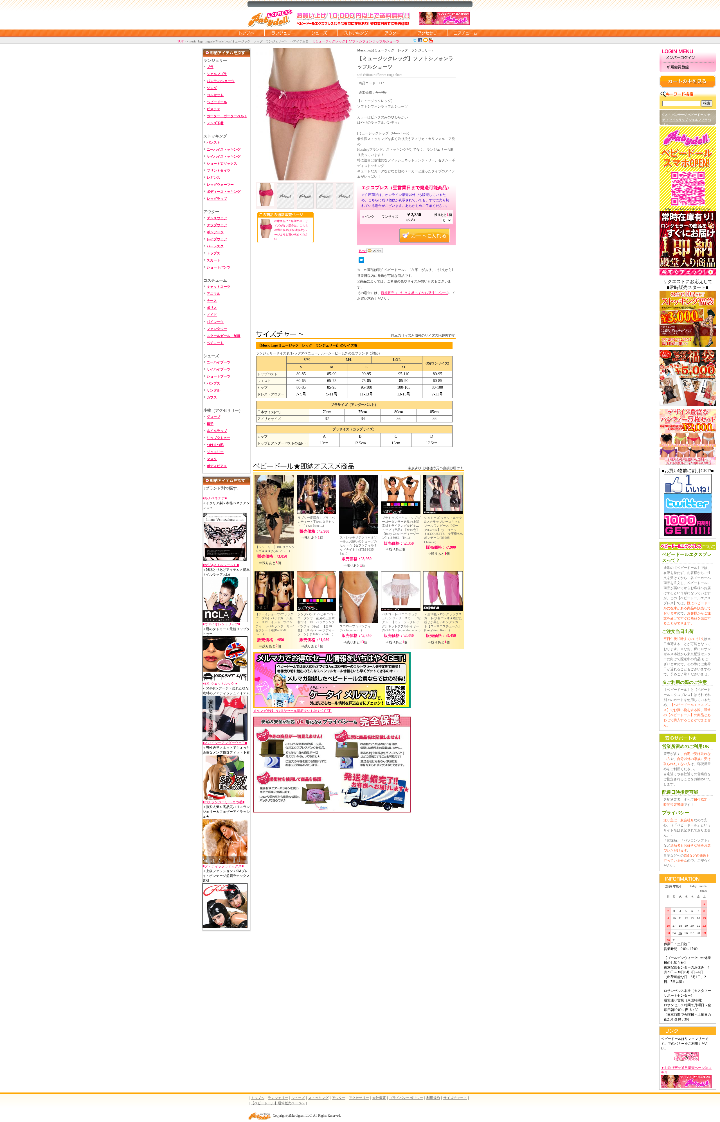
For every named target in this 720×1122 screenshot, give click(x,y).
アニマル (213, 294)
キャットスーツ (218, 287)
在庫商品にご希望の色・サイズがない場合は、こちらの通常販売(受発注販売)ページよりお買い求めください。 (291, 230)
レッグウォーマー (220, 185)
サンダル (213, 390)
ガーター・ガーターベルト (227, 116)
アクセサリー (429, 33)
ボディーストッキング (223, 192)
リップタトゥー (218, 438)
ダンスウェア (217, 218)
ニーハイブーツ (218, 362)
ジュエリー (215, 452)
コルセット (215, 95)
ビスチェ (213, 109)
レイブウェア (217, 239)
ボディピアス (217, 466)
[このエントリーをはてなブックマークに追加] (361, 262)
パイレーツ (215, 322)
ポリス (212, 308)
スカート (213, 260)
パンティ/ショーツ (221, 81)
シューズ (319, 33)
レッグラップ (217, 199)
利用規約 (433, 1098)
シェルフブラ (217, 74)
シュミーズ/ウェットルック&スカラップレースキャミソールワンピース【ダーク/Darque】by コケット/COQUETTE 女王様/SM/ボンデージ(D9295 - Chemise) (443, 530)
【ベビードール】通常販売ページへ (278, 1103)
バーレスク (215, 246)
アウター (392, 33)
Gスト (666, 114)
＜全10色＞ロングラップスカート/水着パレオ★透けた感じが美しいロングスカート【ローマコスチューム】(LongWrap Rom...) (443, 622)
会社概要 (379, 1098)
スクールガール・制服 (223, 336)
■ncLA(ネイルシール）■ (220, 565)
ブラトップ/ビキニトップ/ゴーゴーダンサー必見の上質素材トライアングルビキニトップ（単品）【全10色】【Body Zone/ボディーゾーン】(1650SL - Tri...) (401, 527)
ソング (212, 88)
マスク (212, 459)
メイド (212, 315)
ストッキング (356, 33)
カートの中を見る (688, 81)
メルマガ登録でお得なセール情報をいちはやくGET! (292, 711)
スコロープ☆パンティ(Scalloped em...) (355, 628)
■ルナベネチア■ (214, 498)
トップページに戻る (246, 33)
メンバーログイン (688, 58)
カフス (212, 397)
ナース (212, 301)
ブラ (210, 67)
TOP (180, 41)
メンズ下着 (215, 123)
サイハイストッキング (223, 157)
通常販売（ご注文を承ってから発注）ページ (414, 293)
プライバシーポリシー (406, 1098)
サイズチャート (455, 1098)
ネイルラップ (217, 431)
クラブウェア (217, 225)
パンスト (213, 142)
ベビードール (217, 102)
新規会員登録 (688, 67)
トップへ (257, 1098)
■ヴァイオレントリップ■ (221, 624)
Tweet (362, 251)
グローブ (213, 417)
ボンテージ (679, 114)
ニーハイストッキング (223, 149)
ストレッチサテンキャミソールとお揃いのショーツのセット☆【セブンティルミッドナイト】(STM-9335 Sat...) (358, 545)
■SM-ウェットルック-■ (219, 684)
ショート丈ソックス (222, 164)
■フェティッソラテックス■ (223, 866)
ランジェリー (282, 33)
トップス (213, 253)
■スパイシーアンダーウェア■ (224, 743)
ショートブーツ (218, 376)
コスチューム (465, 33)
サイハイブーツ (218, 369)
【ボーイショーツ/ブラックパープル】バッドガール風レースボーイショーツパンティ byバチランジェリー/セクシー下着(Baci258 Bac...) (274, 624)
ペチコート (215, 343)
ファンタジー (217, 329)
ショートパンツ (218, 267)
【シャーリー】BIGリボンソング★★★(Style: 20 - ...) (275, 549)
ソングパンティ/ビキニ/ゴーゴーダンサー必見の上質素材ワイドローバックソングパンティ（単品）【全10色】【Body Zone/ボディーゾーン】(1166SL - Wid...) (317, 624)
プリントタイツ (218, 171)
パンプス (213, 383)
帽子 (210, 424)
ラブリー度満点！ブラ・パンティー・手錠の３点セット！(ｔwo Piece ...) (316, 522)
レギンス (213, 178)
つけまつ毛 (215, 445)
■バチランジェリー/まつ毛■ (223, 802)
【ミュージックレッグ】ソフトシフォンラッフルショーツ (355, 41)
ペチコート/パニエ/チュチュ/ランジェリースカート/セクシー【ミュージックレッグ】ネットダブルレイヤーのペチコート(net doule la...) (401, 622)
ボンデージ (215, 232)
